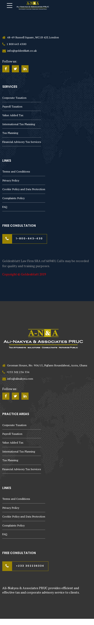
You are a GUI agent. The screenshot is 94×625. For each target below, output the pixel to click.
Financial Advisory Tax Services (21, 142)
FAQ (4, 207)
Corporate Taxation (14, 98)
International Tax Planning (18, 124)
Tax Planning (10, 133)
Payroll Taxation (12, 106)
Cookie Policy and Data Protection (23, 189)
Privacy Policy (10, 180)
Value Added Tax (12, 115)
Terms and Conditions (16, 171)
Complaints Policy (13, 198)
